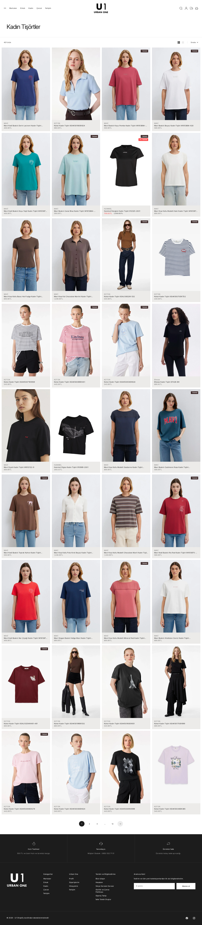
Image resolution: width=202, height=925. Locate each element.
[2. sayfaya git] (120, 824)
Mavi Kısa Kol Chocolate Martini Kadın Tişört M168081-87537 (72, 296)
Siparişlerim (74, 882)
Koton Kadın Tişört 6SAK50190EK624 (69, 126)
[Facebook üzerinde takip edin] (187, 918)
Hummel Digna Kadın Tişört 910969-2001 (71, 467)
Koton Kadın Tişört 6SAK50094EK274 (19, 809)
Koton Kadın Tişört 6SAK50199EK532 (69, 724)
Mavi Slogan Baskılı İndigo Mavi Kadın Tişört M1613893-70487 (72, 638)
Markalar (13, 8)
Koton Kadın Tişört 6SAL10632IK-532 (119, 296)
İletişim (48, 8)
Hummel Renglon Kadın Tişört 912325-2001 (122, 211)
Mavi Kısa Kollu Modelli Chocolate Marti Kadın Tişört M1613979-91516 (126, 553)
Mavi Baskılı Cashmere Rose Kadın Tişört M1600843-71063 (171, 467)
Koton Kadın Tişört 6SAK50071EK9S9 (19, 382)
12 (113, 824)
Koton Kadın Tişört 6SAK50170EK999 (169, 724)
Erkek (22, 8)
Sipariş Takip (101, 896)
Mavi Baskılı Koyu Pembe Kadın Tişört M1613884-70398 (125, 126)
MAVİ (6, 123)
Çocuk (39, 8)
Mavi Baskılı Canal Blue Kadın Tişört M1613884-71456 (74, 211)
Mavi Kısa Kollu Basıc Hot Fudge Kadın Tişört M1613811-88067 (22, 296)
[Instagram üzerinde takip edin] (194, 918)
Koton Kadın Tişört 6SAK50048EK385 (170, 809)
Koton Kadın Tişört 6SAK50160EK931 (119, 724)
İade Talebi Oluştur (103, 899)
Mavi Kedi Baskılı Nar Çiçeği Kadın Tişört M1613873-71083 (26, 638)
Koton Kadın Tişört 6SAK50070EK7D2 (170, 296)
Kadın (30, 8)
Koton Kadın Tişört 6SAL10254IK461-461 (21, 724)
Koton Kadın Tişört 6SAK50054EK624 (119, 382)
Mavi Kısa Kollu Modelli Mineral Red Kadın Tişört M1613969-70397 (124, 638)
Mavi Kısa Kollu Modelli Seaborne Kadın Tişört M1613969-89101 (123, 467)
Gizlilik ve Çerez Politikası (103, 891)
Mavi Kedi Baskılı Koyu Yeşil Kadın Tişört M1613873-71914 (25, 211)
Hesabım (99, 882)
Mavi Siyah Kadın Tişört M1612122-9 (19, 467)
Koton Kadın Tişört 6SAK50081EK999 (119, 809)
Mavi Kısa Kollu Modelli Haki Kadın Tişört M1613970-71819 (176, 211)
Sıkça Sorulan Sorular (105, 886)
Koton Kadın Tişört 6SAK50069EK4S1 (69, 382)
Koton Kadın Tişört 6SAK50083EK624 (69, 809)
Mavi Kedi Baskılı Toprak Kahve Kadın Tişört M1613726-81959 (22, 553)
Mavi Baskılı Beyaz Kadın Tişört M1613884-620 (174, 126)
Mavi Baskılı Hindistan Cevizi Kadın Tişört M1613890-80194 (171, 638)
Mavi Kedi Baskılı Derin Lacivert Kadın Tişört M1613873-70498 (22, 126)
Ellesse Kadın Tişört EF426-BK (167, 382)
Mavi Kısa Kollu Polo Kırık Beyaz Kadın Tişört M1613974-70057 (73, 553)
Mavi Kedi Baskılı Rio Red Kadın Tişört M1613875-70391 (175, 553)
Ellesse (157, 380)
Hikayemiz (73, 886)
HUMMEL (108, 209)
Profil (71, 879)
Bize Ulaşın (100, 879)
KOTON (57, 123)
